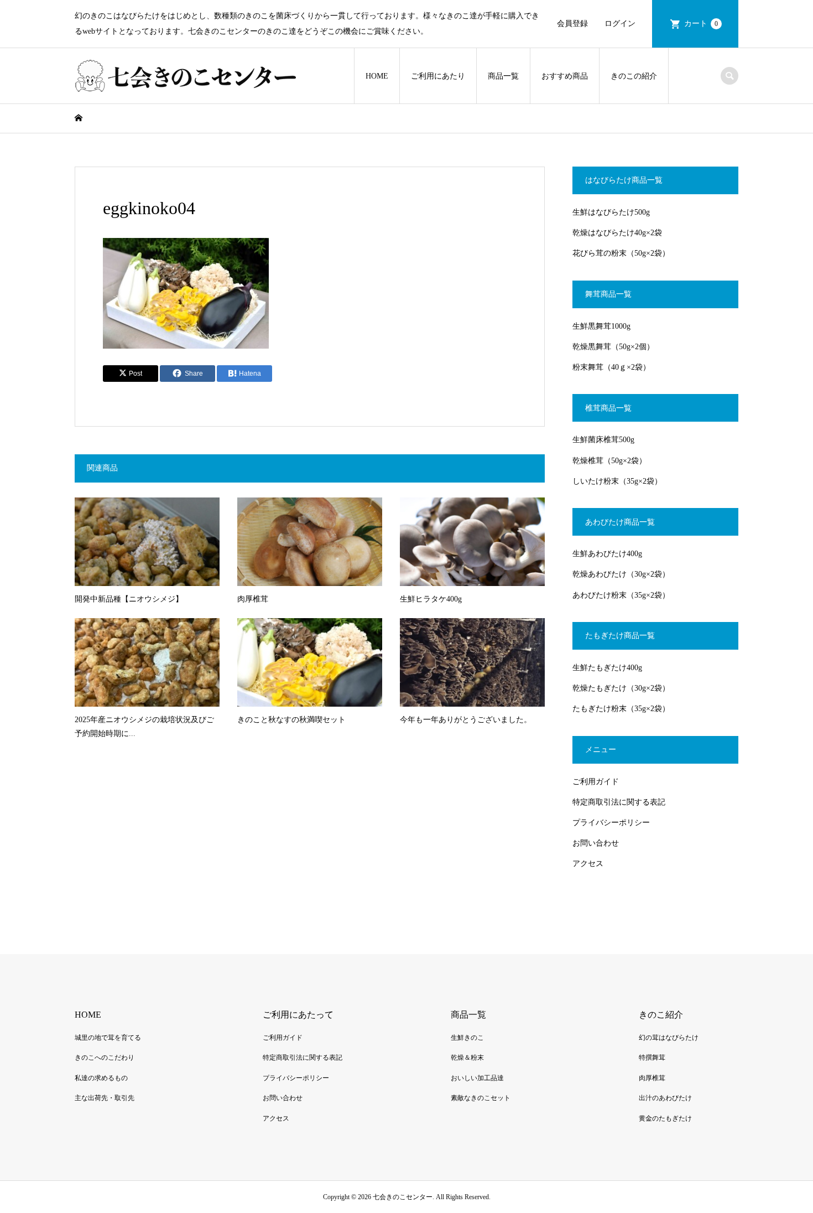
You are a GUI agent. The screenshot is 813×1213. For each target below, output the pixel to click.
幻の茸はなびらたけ (669, 1037)
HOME (377, 76)
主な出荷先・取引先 (104, 1098)
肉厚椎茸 (652, 1078)
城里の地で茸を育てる (108, 1037)
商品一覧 (503, 76)
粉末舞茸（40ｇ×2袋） (611, 367)
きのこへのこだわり (104, 1057)
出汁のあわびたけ (665, 1098)
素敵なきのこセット (480, 1098)
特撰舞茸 (652, 1057)
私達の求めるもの (101, 1078)
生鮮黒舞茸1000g (601, 326)
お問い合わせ (595, 843)
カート (701, 23)
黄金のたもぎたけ (665, 1118)
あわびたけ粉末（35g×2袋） (621, 595)
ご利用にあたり (438, 76)
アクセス (587, 863)
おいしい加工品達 (477, 1078)
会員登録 (572, 23)
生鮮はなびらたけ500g (611, 212)
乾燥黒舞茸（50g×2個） (613, 347)
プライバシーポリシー (611, 822)
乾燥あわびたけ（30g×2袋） (621, 574)
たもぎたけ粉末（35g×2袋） (621, 708)
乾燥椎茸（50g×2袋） (609, 461)
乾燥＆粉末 (467, 1057)
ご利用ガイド (595, 781)
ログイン (619, 23)
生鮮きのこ (467, 1037)
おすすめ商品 (564, 76)
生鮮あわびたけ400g (607, 554)
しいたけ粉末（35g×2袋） (617, 481)
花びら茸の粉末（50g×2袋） (621, 253)
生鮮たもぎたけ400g (607, 667)
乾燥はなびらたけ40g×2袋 (617, 233)
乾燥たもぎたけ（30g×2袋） (621, 688)
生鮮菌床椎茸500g (603, 440)
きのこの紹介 (634, 76)
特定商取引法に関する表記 (618, 802)
